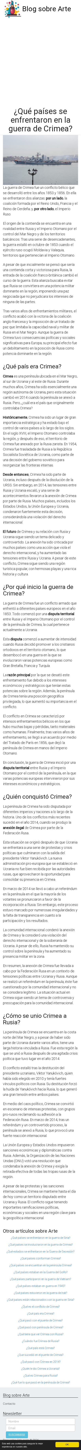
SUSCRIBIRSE (16, 1434)
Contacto (9, 1403)
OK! (67, 1444)
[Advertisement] (40, 60)
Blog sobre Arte (46, 9)
